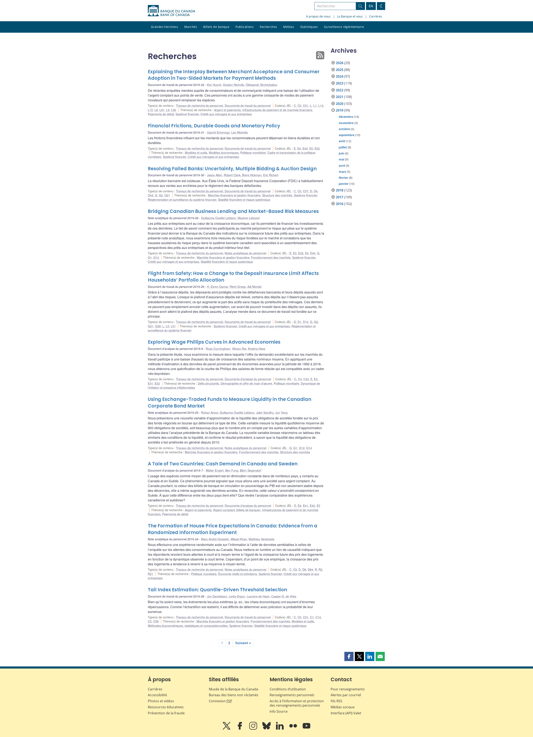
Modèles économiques (224, 152)
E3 (294, 253)
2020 (339, 103)
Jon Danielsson (217, 596)
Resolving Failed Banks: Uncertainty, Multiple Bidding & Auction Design (232, 168)
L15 (150, 110)
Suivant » (243, 643)
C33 (306, 379)
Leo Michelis (239, 132)
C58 (156, 621)
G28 (158, 326)
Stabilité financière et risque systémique (244, 200)
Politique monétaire (253, 152)
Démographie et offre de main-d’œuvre (246, 383)
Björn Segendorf (250, 470)
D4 (316, 191)
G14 (309, 448)
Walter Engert (215, 470)
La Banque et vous (350, 16)
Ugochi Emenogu (218, 132)
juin (341, 153)
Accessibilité (157, 695)
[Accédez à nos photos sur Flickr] (293, 728)
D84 (310, 569)
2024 (339, 76)
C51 (305, 105)
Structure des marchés (277, 195)
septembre (346, 135)
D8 (304, 569)
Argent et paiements (227, 110)
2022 (339, 90)
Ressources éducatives (166, 707)
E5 (311, 148)
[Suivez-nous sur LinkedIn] (280, 728)
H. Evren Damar (217, 287)
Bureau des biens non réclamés (233, 695)
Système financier (187, 114)
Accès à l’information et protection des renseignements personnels (297, 703)
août (342, 141)
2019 (339, 110)
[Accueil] (171, 10)
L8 (156, 110)
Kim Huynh (214, 85)
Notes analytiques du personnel (245, 253)
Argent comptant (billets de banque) (236, 510)
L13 (320, 105)
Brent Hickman (252, 175)
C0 (299, 617)
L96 (173, 110)
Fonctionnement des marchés (270, 257)
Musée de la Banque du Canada (233, 689)
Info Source (279, 711)
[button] (349, 656)
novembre (346, 123)
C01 (305, 617)
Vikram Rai (239, 349)
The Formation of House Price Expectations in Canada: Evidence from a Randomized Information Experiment (232, 529)
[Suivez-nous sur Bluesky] (267, 728)
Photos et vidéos (161, 701)
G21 (167, 195)
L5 (167, 326)
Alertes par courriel (346, 695)
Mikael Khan (239, 539)
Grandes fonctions (164, 27)
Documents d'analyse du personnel (248, 379)
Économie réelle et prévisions (237, 574)
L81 (161, 110)
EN (371, 6)
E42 (312, 505)
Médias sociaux (343, 707)
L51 (173, 326)
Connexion (220, 701)
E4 (299, 148)
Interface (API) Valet (346, 713)
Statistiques (309, 27)
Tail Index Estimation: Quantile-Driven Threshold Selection (217, 590)
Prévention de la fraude (166, 713)
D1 (299, 322)
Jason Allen (214, 175)
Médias (288, 27)
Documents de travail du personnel (248, 105)
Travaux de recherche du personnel (199, 105)
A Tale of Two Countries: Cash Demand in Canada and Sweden (223, 464)
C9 (295, 569)
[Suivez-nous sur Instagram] (253, 728)
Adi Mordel (254, 287)
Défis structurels (208, 383)
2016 (339, 203)
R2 (320, 569)
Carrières (375, 16)
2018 (339, 190)
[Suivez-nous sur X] (227, 728)
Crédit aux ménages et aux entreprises (226, 114)
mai (341, 159)
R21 (150, 574)
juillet (343, 147)
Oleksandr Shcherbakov (261, 85)
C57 (305, 191)
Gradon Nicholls (233, 85)
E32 (300, 253)
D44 (150, 195)
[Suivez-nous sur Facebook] (240, 728)
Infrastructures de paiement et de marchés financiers (277, 110)
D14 (305, 322)
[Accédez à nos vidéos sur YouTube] (306, 728)
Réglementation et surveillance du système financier (182, 200)
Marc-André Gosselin (215, 539)
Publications (244, 27)
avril (342, 166)
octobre (344, 129)
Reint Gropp (238, 287)
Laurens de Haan (258, 596)
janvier (344, 184)
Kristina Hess (256, 349)
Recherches (268, 27)
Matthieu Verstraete (261, 539)
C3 (300, 379)
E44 (305, 148)
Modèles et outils (196, 152)
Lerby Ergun (237, 596)
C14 (318, 617)
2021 (339, 96)
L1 (315, 105)
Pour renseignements (348, 689)
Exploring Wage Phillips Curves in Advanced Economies (214, 342)
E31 (150, 383)
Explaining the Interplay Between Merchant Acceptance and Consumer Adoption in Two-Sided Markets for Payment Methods (234, 75)
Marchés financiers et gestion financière (234, 195)
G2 (161, 195)
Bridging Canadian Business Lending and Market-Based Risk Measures (233, 211)
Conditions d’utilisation (288, 689)
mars (342, 172)
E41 (305, 505)
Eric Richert (270, 175)
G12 (156, 257)
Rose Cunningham (218, 349)
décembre (346, 117)
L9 (167, 110)
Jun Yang (281, 412)
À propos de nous (318, 16)
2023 (339, 83)
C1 (312, 617)
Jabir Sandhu (265, 412)
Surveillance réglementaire (344, 27)
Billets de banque (216, 27)
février (343, 178)
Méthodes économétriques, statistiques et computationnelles (188, 626)
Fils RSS (336, 701)
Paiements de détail (161, 114)
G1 (150, 257)
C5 (299, 105)
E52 (317, 148)
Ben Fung (231, 470)
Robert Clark (232, 175)
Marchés (190, 27)
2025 (339, 69)
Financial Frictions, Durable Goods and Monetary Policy (214, 126)
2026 (339, 63)
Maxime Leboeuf (249, 218)
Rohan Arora (209, 412)
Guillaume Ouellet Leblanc (218, 218)
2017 (339, 197)
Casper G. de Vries (283, 596)
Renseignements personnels (292, 695)
